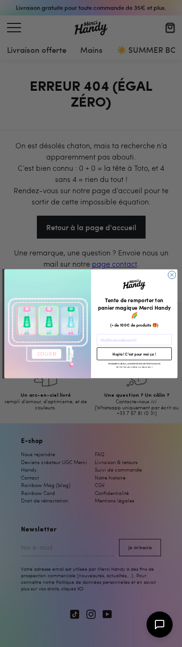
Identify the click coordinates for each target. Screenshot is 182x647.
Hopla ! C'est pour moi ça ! (134, 353)
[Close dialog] (172, 275)
